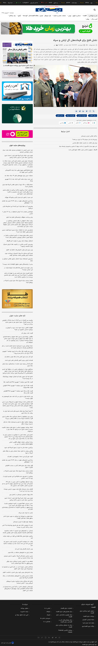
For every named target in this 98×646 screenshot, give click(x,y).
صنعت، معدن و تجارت (59, 16)
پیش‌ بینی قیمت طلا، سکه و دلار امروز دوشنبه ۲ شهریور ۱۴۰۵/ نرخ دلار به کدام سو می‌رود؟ (17, 352)
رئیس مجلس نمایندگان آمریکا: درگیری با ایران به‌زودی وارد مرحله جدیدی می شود (18, 557)
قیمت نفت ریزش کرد (27, 333)
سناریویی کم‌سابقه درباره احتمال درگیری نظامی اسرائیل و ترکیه (17, 260)
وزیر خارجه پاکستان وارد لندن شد (24, 549)
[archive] (38, 637)
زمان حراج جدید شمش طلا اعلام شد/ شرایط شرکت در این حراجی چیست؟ (18, 269)
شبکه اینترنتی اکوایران (88, 620)
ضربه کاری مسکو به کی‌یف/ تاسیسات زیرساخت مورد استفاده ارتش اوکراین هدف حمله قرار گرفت (19, 254)
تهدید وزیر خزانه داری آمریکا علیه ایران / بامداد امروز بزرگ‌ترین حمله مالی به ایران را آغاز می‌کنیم (18, 156)
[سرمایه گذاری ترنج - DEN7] (49, 28)
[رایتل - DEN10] (17, 134)
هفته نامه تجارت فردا (88, 623)
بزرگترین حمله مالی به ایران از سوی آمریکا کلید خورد (18, 448)
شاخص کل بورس (25, 3)
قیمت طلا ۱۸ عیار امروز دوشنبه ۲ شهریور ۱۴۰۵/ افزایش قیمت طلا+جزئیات (18, 386)
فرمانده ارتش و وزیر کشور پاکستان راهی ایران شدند (19, 360)
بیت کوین (47, 3)
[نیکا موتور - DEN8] (17, 74)
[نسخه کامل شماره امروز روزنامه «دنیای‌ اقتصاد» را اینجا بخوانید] (17, 52)
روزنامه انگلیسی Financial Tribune (65, 631)
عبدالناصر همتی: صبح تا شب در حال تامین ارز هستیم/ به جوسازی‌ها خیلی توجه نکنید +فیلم (17, 568)
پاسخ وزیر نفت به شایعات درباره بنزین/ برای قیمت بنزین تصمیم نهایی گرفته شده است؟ (17, 231)
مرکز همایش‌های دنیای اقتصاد (64, 612)
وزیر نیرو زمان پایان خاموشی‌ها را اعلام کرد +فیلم (19, 250)
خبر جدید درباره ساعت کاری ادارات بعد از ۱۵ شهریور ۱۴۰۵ (19, 180)
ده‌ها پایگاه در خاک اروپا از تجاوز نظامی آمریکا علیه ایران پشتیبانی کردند (17, 186)
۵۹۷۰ (90, 45)
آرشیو (19, 16)
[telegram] (79, 111)
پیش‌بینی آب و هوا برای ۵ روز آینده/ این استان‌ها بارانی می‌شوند (18, 207)
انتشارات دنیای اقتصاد (66, 608)
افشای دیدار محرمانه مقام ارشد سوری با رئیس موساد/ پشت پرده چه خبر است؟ (18, 490)
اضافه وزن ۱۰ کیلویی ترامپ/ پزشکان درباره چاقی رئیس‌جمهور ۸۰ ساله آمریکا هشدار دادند (20, 562)
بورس (69, 16)
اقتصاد (85, 16)
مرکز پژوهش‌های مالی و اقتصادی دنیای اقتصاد (65, 621)
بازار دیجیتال (47, 16)
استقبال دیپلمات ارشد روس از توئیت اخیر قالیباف (20, 241)
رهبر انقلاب (93, 116)
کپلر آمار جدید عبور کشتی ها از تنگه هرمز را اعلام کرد (18, 357)
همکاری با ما (46, 622)
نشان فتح (60, 116)
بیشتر (87, 19)
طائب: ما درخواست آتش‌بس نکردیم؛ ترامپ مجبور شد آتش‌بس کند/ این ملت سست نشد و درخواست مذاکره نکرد (18, 543)
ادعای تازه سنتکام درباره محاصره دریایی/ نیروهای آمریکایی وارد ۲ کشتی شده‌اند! (19, 582)
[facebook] (90, 111)
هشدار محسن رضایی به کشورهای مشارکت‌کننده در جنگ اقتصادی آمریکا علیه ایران (18, 577)
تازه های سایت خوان (17, 315)
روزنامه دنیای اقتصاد (88, 616)
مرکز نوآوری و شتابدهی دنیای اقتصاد (64, 616)
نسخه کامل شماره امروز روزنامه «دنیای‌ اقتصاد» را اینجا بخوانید (18, 67)
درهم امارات (65, 3)
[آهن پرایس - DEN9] (17, 91)
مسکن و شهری (77, 16)
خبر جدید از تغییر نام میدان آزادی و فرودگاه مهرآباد (19, 197)
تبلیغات (48, 612)
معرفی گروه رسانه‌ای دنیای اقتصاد (87, 612)
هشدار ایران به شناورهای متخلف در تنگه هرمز (20, 552)
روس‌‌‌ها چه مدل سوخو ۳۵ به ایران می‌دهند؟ (84, 139)
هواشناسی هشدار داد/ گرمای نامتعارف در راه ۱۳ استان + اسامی (17, 213)
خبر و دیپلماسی (93, 16)
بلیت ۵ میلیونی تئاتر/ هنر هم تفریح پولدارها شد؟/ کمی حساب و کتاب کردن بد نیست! (17, 526)
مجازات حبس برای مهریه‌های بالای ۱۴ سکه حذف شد (19, 176)
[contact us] (42, 637)
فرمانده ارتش (81, 116)
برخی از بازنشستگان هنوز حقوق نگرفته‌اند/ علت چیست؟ (18, 264)
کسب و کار (94, 19)
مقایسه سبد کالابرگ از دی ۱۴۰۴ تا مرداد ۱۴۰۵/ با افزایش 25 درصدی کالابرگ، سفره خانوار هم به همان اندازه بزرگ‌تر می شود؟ (17, 322)
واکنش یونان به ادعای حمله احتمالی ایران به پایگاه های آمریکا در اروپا (18, 452)
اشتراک (48, 615)
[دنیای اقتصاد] (49, 10)
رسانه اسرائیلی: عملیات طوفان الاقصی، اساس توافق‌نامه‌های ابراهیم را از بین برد (21, 443)
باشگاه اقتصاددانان (34, 16)
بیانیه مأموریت (24, 612)
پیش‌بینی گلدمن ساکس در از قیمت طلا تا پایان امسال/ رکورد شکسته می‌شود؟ (18, 245)
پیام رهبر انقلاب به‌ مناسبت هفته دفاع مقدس (85, 143)
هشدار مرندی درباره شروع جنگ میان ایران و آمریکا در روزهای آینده (18, 281)
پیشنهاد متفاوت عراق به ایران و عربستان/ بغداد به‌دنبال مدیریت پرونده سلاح (18, 423)
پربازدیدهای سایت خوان (17, 145)
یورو (83, 3)
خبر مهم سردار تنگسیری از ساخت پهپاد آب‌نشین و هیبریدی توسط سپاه (78, 146)
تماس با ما (47, 608)
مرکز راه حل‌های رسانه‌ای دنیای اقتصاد (64, 626)
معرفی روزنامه (24, 608)
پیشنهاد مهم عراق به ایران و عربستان (23, 522)
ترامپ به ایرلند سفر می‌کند (25, 513)
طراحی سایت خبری (7, 643)
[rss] (49, 637)
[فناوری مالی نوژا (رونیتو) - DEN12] (17, 298)
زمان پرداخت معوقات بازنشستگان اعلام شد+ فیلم (19, 217)
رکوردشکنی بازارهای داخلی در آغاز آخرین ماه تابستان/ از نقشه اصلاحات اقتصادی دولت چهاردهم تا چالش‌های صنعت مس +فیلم (18, 589)
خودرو (41, 16)
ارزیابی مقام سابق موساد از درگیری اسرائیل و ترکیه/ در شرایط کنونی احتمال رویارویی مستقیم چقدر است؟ (18, 236)
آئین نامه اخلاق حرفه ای (21, 615)
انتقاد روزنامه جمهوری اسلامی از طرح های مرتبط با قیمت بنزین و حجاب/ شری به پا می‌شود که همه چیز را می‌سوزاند (17, 429)
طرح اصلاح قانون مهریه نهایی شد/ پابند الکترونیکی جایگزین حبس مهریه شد (19, 171)
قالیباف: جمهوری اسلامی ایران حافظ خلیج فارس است (83, 150)
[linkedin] (83, 111)
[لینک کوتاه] (93, 111)
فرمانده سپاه (70, 116)
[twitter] (86, 111)
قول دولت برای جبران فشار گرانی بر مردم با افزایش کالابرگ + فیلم (19, 466)
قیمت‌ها (25, 16)
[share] (45, 637)
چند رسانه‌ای (12, 16)
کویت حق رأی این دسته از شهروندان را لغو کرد (20, 457)
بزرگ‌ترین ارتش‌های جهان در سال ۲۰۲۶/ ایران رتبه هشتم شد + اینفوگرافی (17, 202)
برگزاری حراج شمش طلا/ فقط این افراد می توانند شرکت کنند (18, 537)
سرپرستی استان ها (45, 618)
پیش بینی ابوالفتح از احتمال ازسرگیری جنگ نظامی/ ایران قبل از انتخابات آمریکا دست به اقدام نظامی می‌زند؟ (17, 417)
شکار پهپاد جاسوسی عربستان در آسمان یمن (21, 495)
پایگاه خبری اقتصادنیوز (88, 626)
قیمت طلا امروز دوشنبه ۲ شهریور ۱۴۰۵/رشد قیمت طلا (18, 382)
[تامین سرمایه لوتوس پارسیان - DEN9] (17, 113)
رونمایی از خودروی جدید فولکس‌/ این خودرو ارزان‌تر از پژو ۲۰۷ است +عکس (18, 477)
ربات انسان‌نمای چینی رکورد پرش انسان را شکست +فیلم (18, 572)
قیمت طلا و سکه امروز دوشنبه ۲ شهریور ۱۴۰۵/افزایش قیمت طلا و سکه (18, 392)
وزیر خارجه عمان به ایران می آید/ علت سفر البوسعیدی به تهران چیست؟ (17, 397)
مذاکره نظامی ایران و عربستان (89, 136)
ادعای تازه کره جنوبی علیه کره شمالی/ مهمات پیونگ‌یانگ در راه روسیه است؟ (18, 378)
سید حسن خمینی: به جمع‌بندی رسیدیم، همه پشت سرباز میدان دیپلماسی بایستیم (18, 151)
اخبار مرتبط (65, 131)
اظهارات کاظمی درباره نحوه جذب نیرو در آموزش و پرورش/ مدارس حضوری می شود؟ (19, 329)
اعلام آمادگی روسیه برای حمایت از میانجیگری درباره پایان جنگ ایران (17, 365)
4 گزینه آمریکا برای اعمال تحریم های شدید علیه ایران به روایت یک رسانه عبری (18, 412)
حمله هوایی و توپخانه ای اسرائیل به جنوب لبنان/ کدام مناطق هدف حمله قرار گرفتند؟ (18, 517)
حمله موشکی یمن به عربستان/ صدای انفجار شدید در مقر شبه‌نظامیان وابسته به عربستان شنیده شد (17, 347)
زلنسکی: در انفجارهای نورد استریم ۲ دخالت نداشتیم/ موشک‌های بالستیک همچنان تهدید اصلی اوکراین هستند (18, 532)
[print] (76, 111)
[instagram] (59, 637)
